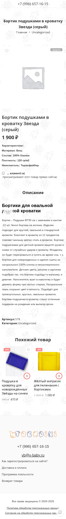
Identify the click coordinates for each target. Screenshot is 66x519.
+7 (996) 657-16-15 (33, 3)
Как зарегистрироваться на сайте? (24, 461)
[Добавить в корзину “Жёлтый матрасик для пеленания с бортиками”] (59, 376)
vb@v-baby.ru (33, 455)
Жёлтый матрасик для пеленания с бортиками (47, 385)
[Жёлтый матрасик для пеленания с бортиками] (49, 361)
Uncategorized (41, 32)
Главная (21, 32)
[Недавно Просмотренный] (60, 512)
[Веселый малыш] (33, 434)
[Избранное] (7, 51)
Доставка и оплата (14, 467)
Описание (33, 193)
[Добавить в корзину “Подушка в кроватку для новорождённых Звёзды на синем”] (27, 376)
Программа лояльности (18, 474)
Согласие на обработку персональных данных (33, 513)
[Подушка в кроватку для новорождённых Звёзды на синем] (17, 361)
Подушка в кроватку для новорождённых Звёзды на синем (15, 387)
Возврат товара (12, 481)
